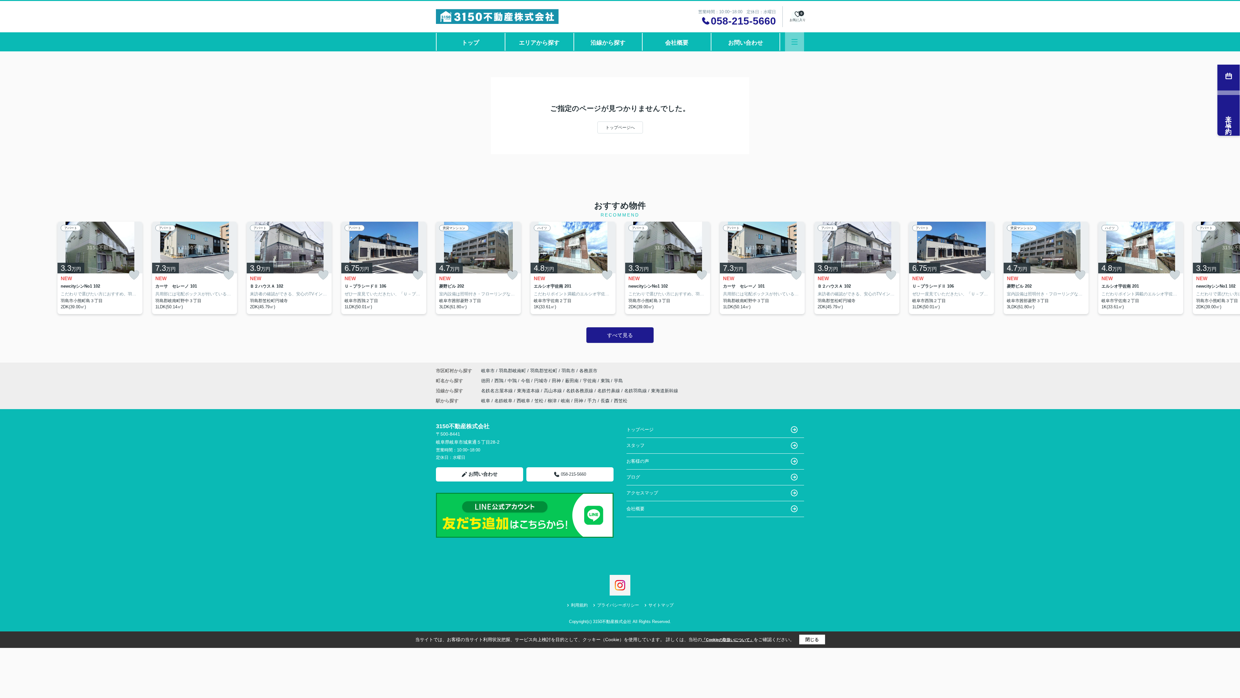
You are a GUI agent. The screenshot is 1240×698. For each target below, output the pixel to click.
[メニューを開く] (794, 42)
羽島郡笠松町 (543, 370)
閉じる (812, 639)
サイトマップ (661, 605)
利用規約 (579, 605)
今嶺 (526, 380)
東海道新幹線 (664, 390)
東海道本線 (529, 390)
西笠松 (620, 400)
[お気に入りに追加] (134, 275)
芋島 (618, 380)
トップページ (640, 429)
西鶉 (499, 380)
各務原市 (588, 370)
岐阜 (485, 400)
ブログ (633, 477)
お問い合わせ (745, 42)
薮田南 (572, 380)
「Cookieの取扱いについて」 (728, 640)
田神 (557, 380)
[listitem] (478, 268)
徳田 (486, 380)
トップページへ (620, 127)
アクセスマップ (642, 492)
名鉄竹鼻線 (609, 390)
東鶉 (606, 380)
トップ (470, 42)
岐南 (565, 400)
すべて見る (620, 335)
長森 (605, 400)
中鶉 (513, 380)
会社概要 (676, 42)
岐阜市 (488, 370)
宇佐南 (590, 380)
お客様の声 (637, 461)
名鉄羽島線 (636, 390)
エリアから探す (539, 42)
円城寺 (541, 380)
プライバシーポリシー (618, 605)
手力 (591, 400)
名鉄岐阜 (503, 400)
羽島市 (568, 370)
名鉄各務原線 (580, 390)
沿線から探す (608, 42)
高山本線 (553, 390)
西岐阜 (523, 400)
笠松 (538, 400)
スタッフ (635, 445)
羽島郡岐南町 (512, 370)
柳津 (552, 400)
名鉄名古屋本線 (497, 390)
